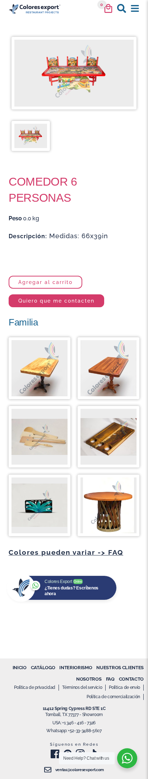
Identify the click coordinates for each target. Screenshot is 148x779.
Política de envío (124, 687)
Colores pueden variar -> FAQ (66, 552)
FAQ (110, 679)
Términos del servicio (82, 687)
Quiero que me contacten (56, 301)
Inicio (20, 667)
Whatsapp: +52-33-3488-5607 (74, 730)
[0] (108, 8)
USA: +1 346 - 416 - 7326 (74, 722)
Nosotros (88, 679)
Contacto (131, 679)
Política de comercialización (113, 696)
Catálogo (43, 667)
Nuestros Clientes (120, 667)
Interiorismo (75, 667)
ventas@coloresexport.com (79, 770)
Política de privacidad (34, 687)
